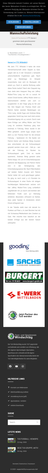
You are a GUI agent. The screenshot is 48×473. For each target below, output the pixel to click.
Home (14, 38)
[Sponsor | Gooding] (24, 247)
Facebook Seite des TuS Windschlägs (10, 366)
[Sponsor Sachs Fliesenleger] (24, 262)
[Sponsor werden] (24, 315)
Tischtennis (22, 38)
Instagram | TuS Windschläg (23, 366)
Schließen (13, 22)
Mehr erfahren (24, 27)
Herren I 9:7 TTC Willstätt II (17, 62)
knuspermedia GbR (32, 469)
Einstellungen (32, 22)
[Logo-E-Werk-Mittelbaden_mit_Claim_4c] (24, 295)
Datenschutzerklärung (31, 16)
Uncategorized (23, 55)
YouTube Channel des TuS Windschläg (16, 366)
